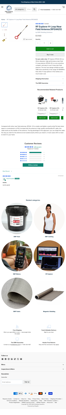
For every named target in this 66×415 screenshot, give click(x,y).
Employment (34, 400)
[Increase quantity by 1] (50, 43)
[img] (6, 176)
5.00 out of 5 (37, 147)
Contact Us (16, 399)
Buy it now (50, 54)
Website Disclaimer (24, 400)
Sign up (27, 382)
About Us (23, 399)
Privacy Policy (36, 399)
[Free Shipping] (17, 330)
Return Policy (45, 399)
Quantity (38, 39)
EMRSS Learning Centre (28, 402)
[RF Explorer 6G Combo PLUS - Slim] (42, 100)
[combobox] (42, 113)
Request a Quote (7, 399)
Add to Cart (42, 117)
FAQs (40, 400)
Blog (29, 399)
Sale (56, 402)
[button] (4, 25)
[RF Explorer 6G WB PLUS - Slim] (54, 100)
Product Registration (14, 402)
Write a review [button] (33, 165)
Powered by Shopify (33, 406)
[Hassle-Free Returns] (49, 341)
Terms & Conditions (12, 400)
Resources (50, 402)
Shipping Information (55, 399)
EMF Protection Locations (51, 400)
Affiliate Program (40, 402)
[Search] (34, 9)
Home (3, 19)
